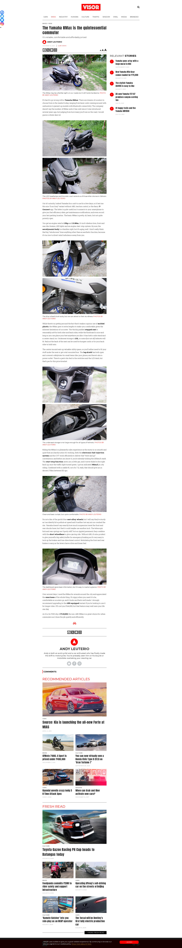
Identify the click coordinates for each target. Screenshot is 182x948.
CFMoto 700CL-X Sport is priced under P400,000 (54, 757)
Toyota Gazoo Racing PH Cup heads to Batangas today (68, 852)
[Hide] (1, 27)
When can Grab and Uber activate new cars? (87, 792)
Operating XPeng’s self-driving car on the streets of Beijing (90, 884)
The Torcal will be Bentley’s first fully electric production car (90, 921)
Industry (63, 17)
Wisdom (106, 17)
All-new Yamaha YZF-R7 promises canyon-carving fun (127, 97)
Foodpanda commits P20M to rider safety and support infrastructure (57, 886)
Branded (134, 17)
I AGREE (129, 942)
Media (124, 17)
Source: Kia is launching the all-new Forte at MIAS (73, 725)
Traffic (95, 17)
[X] (48, 50)
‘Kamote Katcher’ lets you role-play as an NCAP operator (57, 919)
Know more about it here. (82, 944)
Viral (115, 17)
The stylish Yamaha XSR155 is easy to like (125, 84)
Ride (50, 23)
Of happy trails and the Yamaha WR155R (126, 110)
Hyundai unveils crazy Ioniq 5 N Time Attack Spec (57, 792)
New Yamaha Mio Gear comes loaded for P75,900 (127, 73)
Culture (85, 17)
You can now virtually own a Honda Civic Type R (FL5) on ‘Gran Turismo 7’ (89, 759)
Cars (46, 17)
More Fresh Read (96, 933)
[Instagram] (55, 50)
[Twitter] (2, 16)
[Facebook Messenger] (51, 50)
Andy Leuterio (54, 42)
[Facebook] (44, 50)
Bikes (53, 17)
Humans (74, 17)
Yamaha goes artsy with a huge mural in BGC (127, 62)
